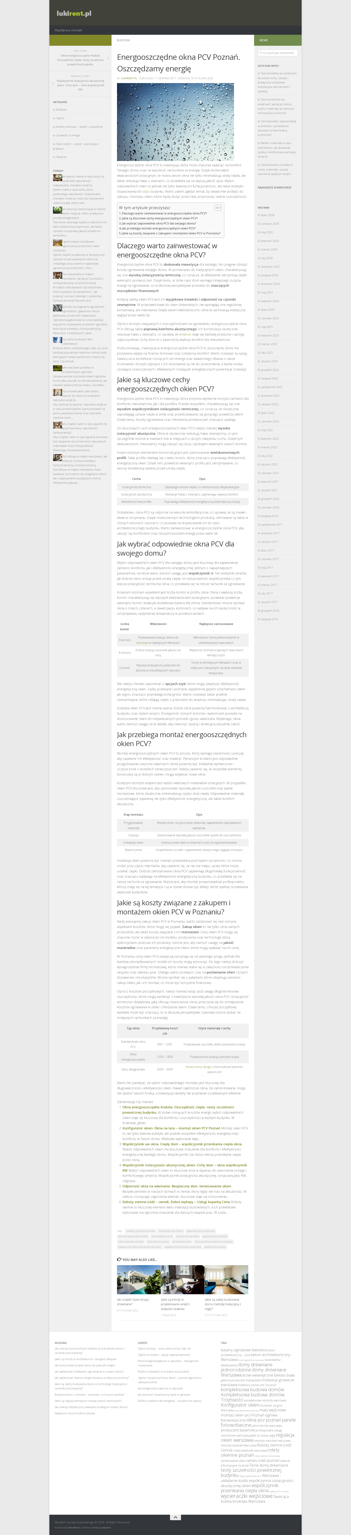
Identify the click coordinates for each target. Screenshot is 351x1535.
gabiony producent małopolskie (241, 1380)
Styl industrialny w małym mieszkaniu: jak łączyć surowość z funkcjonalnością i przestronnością (78, 278)
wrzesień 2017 (270, 533)
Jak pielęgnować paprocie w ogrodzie (160, 1388)
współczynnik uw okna (215, 1246)
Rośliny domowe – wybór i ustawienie (79, 126)
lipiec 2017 (268, 550)
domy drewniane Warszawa (253, 1372)
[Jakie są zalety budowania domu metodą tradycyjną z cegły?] (226, 1279)
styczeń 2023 (269, 361)
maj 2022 (267, 430)
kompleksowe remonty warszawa (265, 1400)
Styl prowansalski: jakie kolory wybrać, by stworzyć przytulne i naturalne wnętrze (77, 395)
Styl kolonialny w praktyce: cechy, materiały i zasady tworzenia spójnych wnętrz (275, 169)
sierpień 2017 (270, 542)
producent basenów (238, 1430)
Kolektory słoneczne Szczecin (257, 1385)
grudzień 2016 (270, 610)
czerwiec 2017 (270, 559)
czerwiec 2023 (270, 318)
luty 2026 (267, 258)
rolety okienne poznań (158, 1241)
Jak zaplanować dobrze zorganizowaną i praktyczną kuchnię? (92, 1377)
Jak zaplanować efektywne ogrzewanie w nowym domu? (89, 1371)
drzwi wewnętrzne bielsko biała (268, 1375)
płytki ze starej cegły (262, 1435)
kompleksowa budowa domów (252, 1389)
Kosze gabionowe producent (247, 1410)
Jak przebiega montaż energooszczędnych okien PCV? (159, 228)
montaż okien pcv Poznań (170, 1231)
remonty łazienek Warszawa (238, 1445)
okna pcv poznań (263, 1420)
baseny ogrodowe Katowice (244, 1349)
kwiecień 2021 (270, 481)
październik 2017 (271, 524)
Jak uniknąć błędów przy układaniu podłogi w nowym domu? (91, 1407)
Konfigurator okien (240, 1405)
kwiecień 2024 (270, 301)
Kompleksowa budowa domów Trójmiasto (252, 1397)
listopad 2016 (269, 619)
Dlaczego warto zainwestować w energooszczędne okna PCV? (164, 213)
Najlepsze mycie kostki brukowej (75, 1413)
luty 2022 (267, 456)
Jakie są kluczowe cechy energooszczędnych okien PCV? (160, 218)
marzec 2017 (269, 585)
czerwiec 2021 (270, 473)
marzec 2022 (269, 447)
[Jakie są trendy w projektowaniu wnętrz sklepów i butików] (183, 1279)
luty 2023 (267, 352)
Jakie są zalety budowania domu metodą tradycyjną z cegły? (223, 1304)
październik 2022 (271, 387)
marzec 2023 (269, 344)
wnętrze (185, 334)
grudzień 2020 (270, 499)
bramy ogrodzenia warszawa (251, 1360)
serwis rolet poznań (263, 1460)
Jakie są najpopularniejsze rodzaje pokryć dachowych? (88, 1401)
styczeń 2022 (269, 464)
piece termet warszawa (187, 1236)
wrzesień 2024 (270, 284)
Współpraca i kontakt (68, 30)
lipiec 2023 (268, 309)
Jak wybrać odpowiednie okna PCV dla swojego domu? (159, 223)
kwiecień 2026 (270, 241)
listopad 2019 (269, 516)
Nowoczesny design (198, 1067)
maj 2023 (267, 327)
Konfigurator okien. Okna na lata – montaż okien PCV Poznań (171, 1128)
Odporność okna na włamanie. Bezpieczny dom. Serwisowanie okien (176, 1186)
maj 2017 (267, 567)
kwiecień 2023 (270, 335)
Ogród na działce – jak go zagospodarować (164, 1354)
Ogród (60, 118)
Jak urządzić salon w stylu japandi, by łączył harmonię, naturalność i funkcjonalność (80, 428)
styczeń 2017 (269, 602)
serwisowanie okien (181, 1241)
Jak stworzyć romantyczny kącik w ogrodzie (164, 1394)
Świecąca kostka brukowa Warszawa (255, 1499)
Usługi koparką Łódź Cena (250, 1476)
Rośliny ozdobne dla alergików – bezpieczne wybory (170, 1401)
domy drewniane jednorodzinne (247, 1367)
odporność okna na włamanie (201, 1231)
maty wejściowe (272, 1409)
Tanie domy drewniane (268, 1465)
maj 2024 (267, 292)
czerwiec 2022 (270, 421)
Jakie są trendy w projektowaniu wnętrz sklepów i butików (175, 1304)
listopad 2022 (269, 378)
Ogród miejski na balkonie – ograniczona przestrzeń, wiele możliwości (76, 246)
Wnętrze (61, 157)
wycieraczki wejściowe (247, 1496)
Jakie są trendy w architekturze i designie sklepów (85, 1359)
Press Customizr (102, 1527)
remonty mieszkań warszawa (272, 1441)
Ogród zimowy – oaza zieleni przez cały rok (164, 1348)
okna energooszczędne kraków (133, 1236)
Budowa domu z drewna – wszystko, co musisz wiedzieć (89, 1394)
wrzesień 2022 (270, 395)
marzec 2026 (269, 249)
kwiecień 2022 (270, 438)
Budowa (123, 40)
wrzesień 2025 (270, 266)
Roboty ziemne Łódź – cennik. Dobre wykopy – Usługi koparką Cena (176, 1202)
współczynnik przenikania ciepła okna (183, 1246)
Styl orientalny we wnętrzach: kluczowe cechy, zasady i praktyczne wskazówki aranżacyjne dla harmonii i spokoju (277, 82)
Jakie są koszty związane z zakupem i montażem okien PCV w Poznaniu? (171, 233)
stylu (146, 191)
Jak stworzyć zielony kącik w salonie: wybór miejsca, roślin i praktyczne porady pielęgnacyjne (79, 213)
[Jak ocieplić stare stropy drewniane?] (139, 1279)
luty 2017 (267, 593)
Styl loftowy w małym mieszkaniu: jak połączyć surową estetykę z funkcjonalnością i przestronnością (80, 460)
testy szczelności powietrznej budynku (213, 1241)
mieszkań (142, 643)
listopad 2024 (269, 275)
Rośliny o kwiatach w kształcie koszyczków (163, 1371)
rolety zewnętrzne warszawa (267, 1456)
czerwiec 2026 (270, 223)
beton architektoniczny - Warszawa (256, 1357)
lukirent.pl (129, 78)
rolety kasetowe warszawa (131, 1241)
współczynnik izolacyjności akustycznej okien (139, 1246)
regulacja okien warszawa (214, 1236)
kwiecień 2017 (270, 576)
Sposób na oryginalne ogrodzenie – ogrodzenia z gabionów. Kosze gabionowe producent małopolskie (79, 311)
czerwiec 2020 (270, 507)
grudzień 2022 (270, 370)
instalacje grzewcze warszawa (140, 1231)
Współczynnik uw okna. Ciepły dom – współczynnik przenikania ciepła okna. (182, 1144)
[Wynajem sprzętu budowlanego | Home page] (73, 12)
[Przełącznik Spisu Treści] (216, 208)
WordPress (75, 1527)
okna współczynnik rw (162, 1236)
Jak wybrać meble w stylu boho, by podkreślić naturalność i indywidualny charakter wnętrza (78, 181)
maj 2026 (267, 232)
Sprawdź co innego (68, 135)
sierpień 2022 (270, 404)
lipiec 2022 (268, 413)
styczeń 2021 (269, 490)
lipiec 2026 (268, 215)
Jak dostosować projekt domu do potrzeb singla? (85, 1365)
